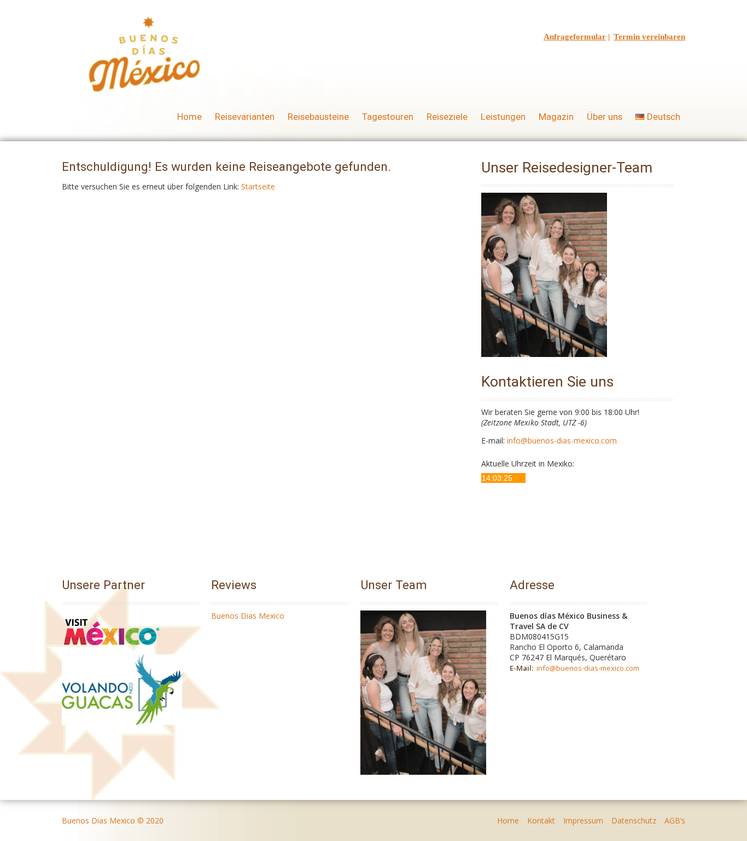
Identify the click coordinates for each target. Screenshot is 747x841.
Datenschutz (633, 820)
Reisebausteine (318, 116)
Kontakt (541, 820)
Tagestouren (387, 116)
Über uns (604, 116)
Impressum (583, 820)
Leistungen (503, 116)
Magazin (556, 116)
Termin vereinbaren (649, 36)
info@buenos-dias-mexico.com (562, 440)
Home (189, 116)
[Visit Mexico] (111, 649)
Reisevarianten (245, 116)
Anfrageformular (575, 36)
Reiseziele (447, 116)
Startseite (258, 186)
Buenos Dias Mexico (247, 615)
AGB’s (674, 820)
